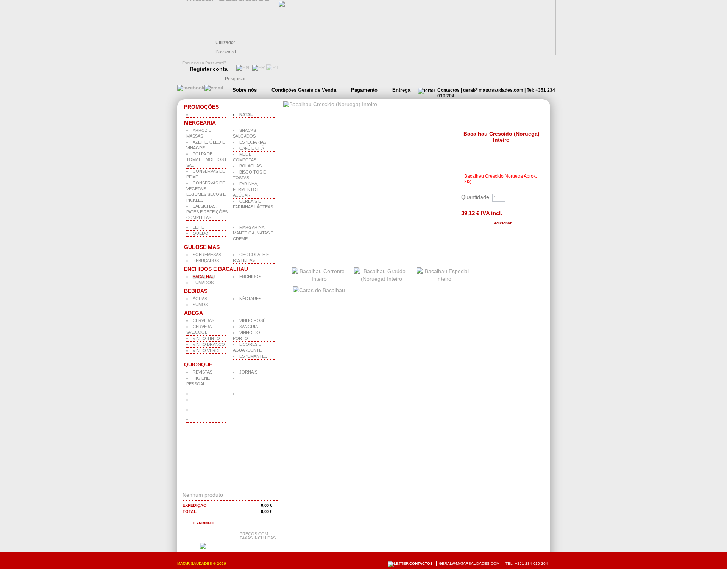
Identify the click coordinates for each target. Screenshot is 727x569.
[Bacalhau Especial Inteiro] (444, 279)
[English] (242, 67)
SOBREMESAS (207, 254)
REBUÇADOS (206, 260)
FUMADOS (203, 282)
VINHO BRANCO (209, 344)
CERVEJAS (203, 320)
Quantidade (475, 197)
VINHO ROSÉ (252, 320)
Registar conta (209, 69)
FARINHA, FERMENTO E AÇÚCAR (246, 189)
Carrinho (203, 523)
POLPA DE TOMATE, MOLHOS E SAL (207, 159)
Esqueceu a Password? (204, 63)
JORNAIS (248, 372)
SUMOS (200, 304)
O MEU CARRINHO (213, 485)
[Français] (258, 67)
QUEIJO (201, 233)
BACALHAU (204, 276)
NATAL (246, 114)
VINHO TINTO (206, 338)
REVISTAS (202, 372)
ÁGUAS (200, 298)
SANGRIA (248, 326)
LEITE (198, 227)
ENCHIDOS (250, 276)
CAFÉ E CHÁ (251, 148)
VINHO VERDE (207, 350)
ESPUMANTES (253, 356)
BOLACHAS (250, 166)
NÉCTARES (250, 298)
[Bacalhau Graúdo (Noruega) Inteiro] (381, 279)
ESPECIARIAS (252, 142)
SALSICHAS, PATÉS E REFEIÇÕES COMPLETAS (207, 212)
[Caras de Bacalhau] (319, 290)
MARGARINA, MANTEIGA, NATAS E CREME (253, 233)
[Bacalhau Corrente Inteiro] (319, 279)
